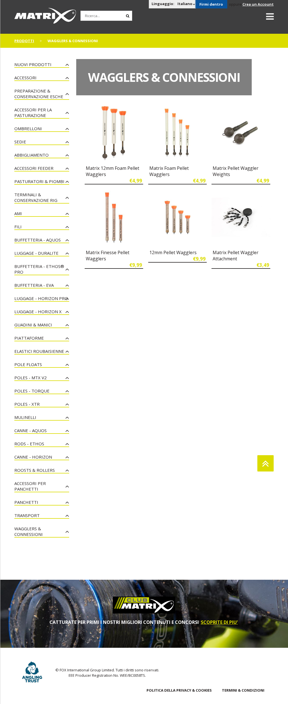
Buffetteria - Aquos (37, 240)
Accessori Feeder (33, 168)
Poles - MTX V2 (30, 377)
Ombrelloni (28, 128)
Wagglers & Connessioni (28, 531)
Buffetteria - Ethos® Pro (39, 269)
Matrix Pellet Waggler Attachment (235, 255)
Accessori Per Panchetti (30, 486)
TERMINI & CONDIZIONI (243, 690)
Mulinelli (25, 417)
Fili (18, 226)
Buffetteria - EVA (34, 285)
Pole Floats (28, 364)
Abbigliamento (31, 155)
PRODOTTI (24, 40)
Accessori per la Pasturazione (33, 112)
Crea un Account (258, 4)
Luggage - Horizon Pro (41, 298)
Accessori (25, 77)
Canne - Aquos (30, 430)
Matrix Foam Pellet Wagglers (169, 171)
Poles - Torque (32, 391)
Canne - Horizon (33, 457)
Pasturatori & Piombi (39, 181)
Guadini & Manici (33, 325)
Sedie (20, 142)
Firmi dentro (211, 4)
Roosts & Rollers (34, 470)
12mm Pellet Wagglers (173, 252)
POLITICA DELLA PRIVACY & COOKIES (179, 690)
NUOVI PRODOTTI (32, 64)
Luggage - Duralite (36, 253)
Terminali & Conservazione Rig (35, 197)
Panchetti (26, 502)
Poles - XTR (27, 404)
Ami (18, 213)
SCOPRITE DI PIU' (219, 622)
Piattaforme (29, 338)
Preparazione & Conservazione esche (38, 93)
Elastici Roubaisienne (39, 351)
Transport (27, 515)
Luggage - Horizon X (38, 311)
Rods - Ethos (29, 443)
